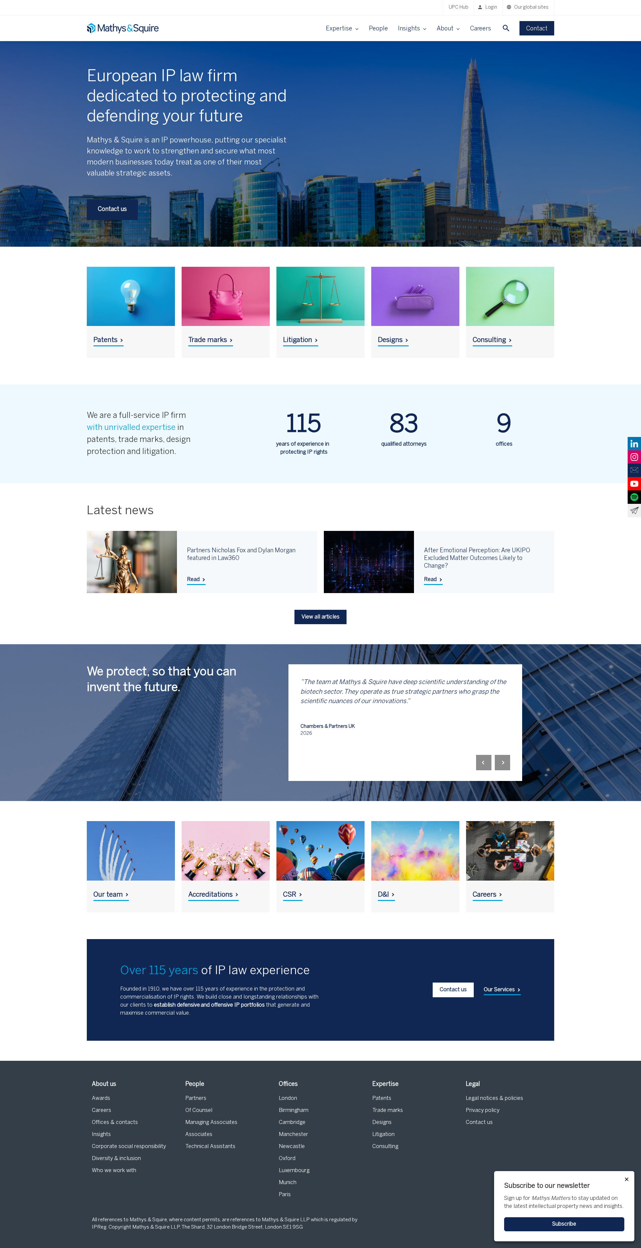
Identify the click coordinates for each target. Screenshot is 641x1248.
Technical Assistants (210, 1146)
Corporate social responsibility (129, 1146)
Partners (195, 1098)
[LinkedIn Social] (634, 443)
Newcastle (292, 1146)
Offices (288, 1084)
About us (104, 1084)
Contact (537, 29)
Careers (480, 29)
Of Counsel (198, 1110)
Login (491, 7)
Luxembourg (294, 1170)
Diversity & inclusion (116, 1158)
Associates (198, 1134)
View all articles (320, 616)
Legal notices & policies (494, 1098)
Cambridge (292, 1122)
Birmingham (293, 1110)
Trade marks (387, 1110)
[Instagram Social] (634, 457)
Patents (381, 1098)
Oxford (287, 1158)
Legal (473, 1084)
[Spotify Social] (634, 497)
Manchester (293, 1134)
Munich (287, 1182)
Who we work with (114, 1170)
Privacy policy (482, 1110)
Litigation (383, 1134)
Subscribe (564, 1224)
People (378, 29)
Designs (382, 1122)
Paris (285, 1194)
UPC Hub (458, 7)
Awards (101, 1098)
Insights (101, 1134)
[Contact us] (634, 470)
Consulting (385, 1146)
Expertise (385, 1084)
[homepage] (123, 28)
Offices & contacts (115, 1122)
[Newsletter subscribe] (634, 510)
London (288, 1098)
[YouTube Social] (634, 483)
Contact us (479, 1122)
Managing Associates (211, 1122)
